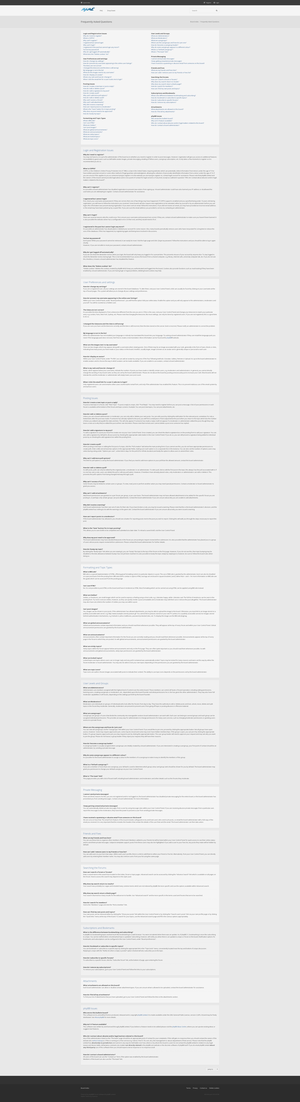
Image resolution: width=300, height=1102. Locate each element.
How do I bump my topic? (92, 114)
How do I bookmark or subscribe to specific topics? (169, 98)
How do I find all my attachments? (163, 112)
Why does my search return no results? (165, 82)
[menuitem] (216, 3)
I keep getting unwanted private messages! (166, 61)
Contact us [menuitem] (203, 1088)
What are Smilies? (89, 125)
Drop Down (111, 10)
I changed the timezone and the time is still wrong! (100, 68)
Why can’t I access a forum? (93, 100)
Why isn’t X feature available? (161, 121)
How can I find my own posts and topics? (165, 89)
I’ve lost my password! (91, 50)
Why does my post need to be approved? (97, 111)
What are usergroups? (159, 40)
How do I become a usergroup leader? (164, 45)
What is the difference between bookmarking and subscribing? (173, 95)
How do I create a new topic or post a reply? (98, 86)
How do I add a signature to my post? (96, 91)
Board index (85, 1088)
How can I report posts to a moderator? (97, 107)
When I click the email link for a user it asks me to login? (102, 79)
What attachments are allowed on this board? (167, 109)
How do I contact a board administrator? (165, 125)
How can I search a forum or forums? (164, 79)
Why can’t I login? (89, 45)
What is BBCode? (89, 121)
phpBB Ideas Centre (179, 1027)
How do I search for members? (162, 86)
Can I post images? (89, 127)
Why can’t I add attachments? (93, 102)
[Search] (216, 10)
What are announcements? (93, 132)
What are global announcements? (95, 130)
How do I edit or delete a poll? (93, 98)
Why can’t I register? (90, 40)
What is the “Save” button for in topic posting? (99, 109)
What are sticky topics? (91, 134)
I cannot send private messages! (162, 59)
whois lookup (97, 1041)
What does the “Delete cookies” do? (96, 54)
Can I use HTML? (89, 123)
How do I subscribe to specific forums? (164, 100)
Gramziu (95, 1096)
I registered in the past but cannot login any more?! (101, 47)
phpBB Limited (143, 1015)
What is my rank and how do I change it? (97, 77)
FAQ (101, 10)
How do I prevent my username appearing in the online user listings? (107, 63)
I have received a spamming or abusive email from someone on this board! (177, 63)
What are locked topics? (91, 136)
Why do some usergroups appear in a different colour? (170, 47)
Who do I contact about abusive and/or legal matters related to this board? (177, 123)
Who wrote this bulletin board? (162, 118)
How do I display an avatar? (93, 75)
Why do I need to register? (92, 36)
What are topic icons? (90, 139)
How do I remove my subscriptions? (163, 102)
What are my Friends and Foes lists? (164, 70)
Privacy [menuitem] (195, 1088)
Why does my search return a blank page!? (166, 84)
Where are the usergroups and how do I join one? (168, 43)
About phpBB (99, 1017)
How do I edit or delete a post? (94, 88)
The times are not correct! (92, 66)
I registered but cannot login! (93, 43)
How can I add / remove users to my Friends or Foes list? (171, 72)
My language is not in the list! (93, 70)
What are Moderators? (159, 38)
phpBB (169, 338)
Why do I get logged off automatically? (96, 52)
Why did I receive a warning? (93, 104)
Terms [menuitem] (188, 1088)
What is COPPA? (88, 38)
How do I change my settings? (93, 61)
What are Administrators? (160, 36)
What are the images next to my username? (98, 72)
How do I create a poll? (91, 93)
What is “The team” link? (159, 52)
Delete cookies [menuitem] (214, 1088)
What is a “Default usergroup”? (162, 50)
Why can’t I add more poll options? (95, 95)
